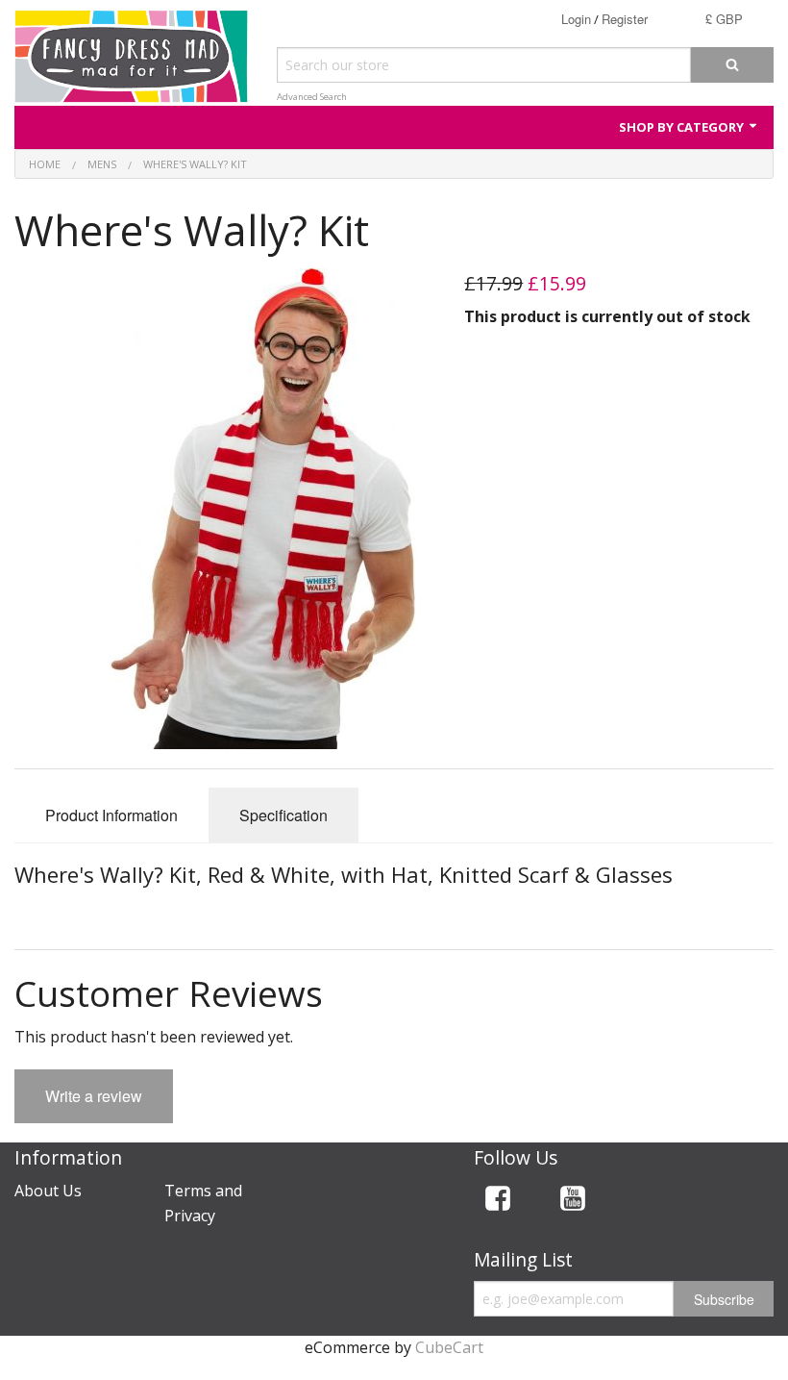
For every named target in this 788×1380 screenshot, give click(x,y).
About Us (48, 1190)
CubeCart (449, 1347)
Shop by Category (683, 127)
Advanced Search (312, 96)
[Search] (732, 65)
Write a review (93, 1096)
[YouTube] (572, 1201)
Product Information (111, 815)
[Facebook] (497, 1201)
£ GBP (724, 19)
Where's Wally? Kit (195, 164)
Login (576, 19)
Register (625, 19)
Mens (101, 164)
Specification (283, 815)
